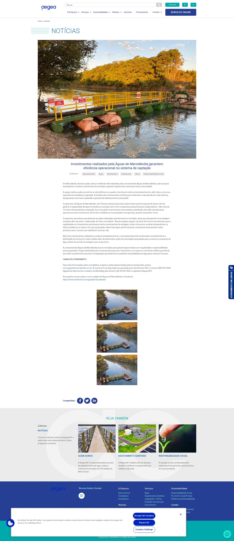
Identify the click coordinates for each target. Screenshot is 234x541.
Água (147, 493)
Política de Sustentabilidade (183, 499)
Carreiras (128, 12)
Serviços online (181, 12)
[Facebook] (80, 401)
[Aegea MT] (82, 496)
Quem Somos (124, 493)
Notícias (47, 21)
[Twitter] (87, 401)
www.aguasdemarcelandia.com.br (77, 268)
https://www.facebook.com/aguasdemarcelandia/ (84, 280)
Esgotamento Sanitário (155, 496)
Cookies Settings (144, 529)
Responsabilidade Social (181, 493)
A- (193, 5)
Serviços (149, 488)
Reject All (144, 522)
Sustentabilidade (179, 488)
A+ (185, 5)
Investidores (123, 499)
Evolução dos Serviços (154, 502)
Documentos (150, 505)
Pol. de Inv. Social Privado (181, 496)
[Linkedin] (94, 401)
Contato (174, 505)
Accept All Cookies (144, 516)
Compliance (123, 496)
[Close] (181, 514)
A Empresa (123, 488)
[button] (10, 523)
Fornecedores (142, 12)
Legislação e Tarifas (153, 499)
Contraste (172, 5)
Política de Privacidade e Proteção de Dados (117, 537)
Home (40, 21)
